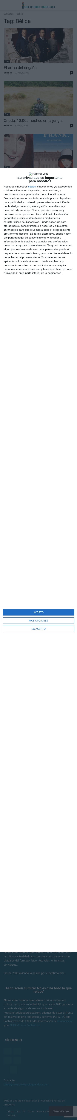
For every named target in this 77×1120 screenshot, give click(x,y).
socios (32, 186)
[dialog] (38, 560)
